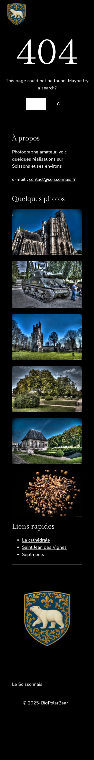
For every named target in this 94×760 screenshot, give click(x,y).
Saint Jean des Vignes (44, 547)
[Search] (58, 104)
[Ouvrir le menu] (86, 14)
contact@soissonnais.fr (52, 179)
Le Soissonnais (27, 684)
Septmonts (33, 554)
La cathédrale (36, 540)
